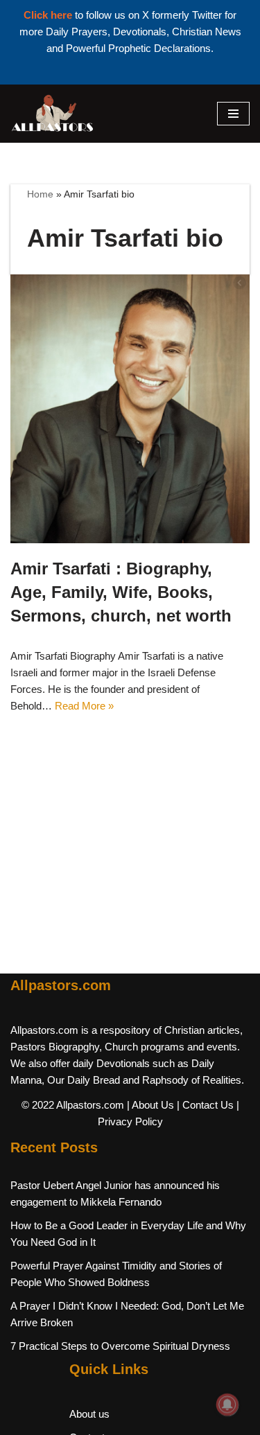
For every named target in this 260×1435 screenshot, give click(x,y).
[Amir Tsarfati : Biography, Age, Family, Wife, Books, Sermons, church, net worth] (130, 409)
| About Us (150, 1105)
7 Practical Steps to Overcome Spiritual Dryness (120, 1346)
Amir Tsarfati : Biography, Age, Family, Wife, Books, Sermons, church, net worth (121, 591)
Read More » (84, 706)
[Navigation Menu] (233, 113)
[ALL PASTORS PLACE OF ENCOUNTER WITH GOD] (52, 113)
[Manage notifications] (227, 1404)
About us (89, 1414)
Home (40, 194)
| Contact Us (205, 1105)
